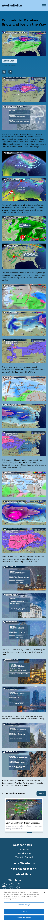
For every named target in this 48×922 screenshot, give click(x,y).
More (41, 793)
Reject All (24, 911)
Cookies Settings (24, 905)
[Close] (44, 892)
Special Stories (24, 853)
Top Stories (24, 849)
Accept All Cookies (24, 918)
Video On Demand (24, 857)
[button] (24, 845)
